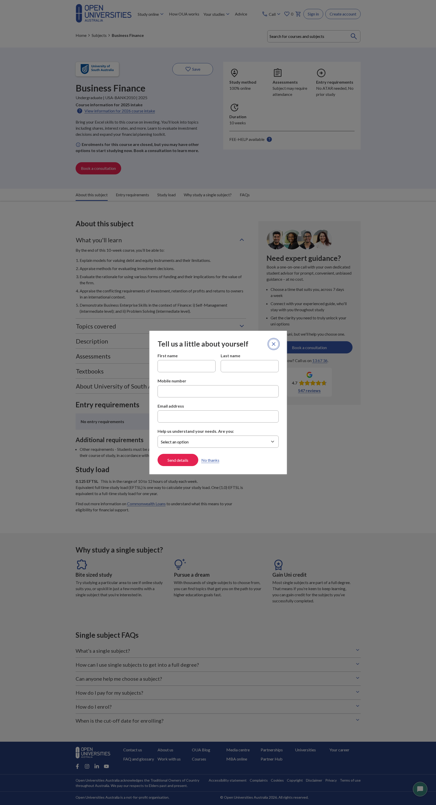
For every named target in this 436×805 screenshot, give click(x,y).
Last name (230, 355)
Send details (177, 460)
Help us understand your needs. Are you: (196, 431)
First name (168, 355)
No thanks (210, 460)
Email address (171, 406)
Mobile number (172, 380)
